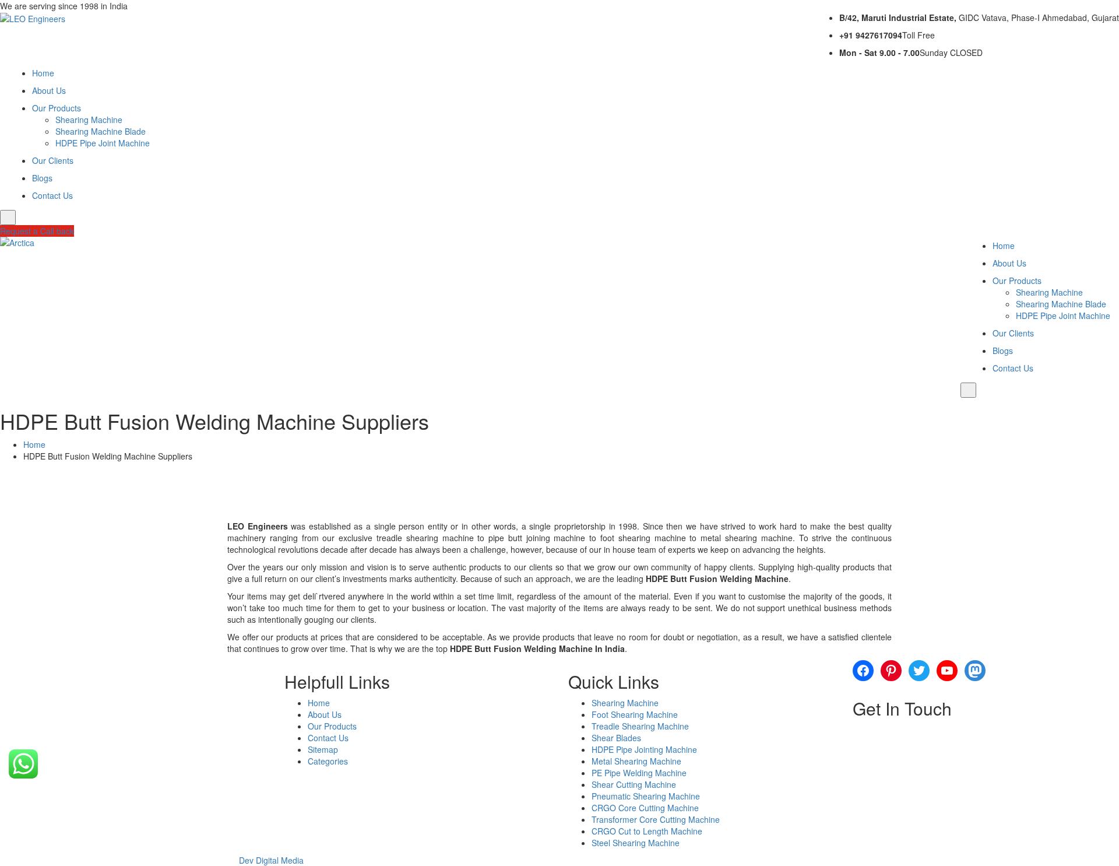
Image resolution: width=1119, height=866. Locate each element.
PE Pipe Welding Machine (639, 773)
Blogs (42, 178)
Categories (328, 761)
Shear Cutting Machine (634, 784)
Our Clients (52, 160)
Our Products (56, 108)
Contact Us (52, 195)
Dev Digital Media (271, 860)
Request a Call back (37, 231)
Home (43, 73)
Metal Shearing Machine (636, 761)
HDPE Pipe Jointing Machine (644, 749)
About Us (49, 90)
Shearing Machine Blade (100, 131)
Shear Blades (616, 738)
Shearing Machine (88, 119)
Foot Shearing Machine (635, 714)
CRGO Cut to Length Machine (647, 831)
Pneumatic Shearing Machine (646, 796)
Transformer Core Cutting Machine (656, 819)
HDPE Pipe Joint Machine (102, 143)
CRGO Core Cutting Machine (645, 808)
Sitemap (323, 749)
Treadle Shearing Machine (640, 726)
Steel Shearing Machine (636, 843)
